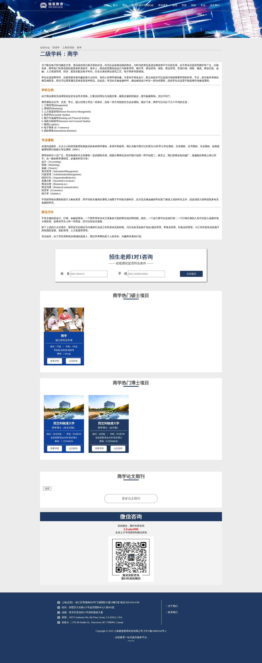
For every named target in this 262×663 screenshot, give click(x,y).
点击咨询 (73, 361)
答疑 (184, 5)
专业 (203, 5)
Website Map (131, 641)
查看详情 (54, 361)
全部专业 (45, 47)
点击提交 (191, 273)
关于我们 (215, 5)
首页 (106, 5)
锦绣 (47, 488)
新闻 (174, 5)
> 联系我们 (172, 612)
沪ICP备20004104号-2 (155, 631)
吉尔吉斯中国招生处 (143, 5)
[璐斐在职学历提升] (52, 5)
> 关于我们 (172, 606)
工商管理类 (68, 47)
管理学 (56, 47)
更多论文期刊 (131, 498)
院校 (193, 5)
